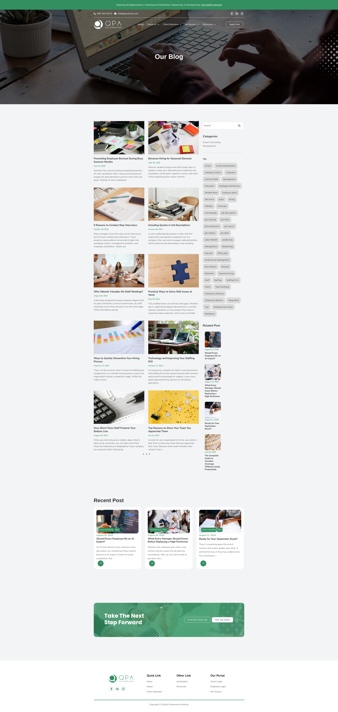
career (208, 165)
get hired (209, 199)
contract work (211, 179)
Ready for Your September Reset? (212, 426)
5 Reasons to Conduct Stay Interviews (115, 225)
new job (209, 253)
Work (117, 530)
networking (227, 246)
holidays (209, 206)
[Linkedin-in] (237, 13)
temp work (233, 300)
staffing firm (233, 280)
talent (207, 287)
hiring (232, 199)
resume (225, 266)
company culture (213, 172)
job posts (225, 219)
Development (155, 530)
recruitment (210, 266)
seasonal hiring (226, 273)
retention (209, 273)
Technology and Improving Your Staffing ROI (171, 360)
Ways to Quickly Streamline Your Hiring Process (116, 360)
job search (229, 226)
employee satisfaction (229, 186)
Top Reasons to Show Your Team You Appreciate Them (169, 429)
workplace (210, 313)
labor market (211, 239)
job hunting (210, 219)
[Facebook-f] (231, 13)
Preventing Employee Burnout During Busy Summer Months (118, 160)
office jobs (223, 253)
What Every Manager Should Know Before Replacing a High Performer (213, 391)
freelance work (229, 192)
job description (229, 213)
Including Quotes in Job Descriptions (169, 225)
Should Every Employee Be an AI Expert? (213, 356)
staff (207, 280)
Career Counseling (106, 530)
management (211, 246)
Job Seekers (210, 233)
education (209, 186)
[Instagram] (242, 13)
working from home (223, 307)
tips (207, 307)
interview (222, 206)
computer (230, 172)
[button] (153, 24)
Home (141, 24)
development (229, 179)
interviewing (211, 213)
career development (225, 165)
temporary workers (214, 300)
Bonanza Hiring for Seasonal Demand (169, 158)
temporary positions (214, 293)
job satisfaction (212, 226)
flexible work (211, 192)
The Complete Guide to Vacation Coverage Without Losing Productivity (212, 462)
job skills (225, 233)
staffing (218, 280)
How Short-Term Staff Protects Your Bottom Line (115, 429)
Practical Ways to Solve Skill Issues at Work (170, 293)
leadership (227, 239)
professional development (217, 260)
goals (221, 199)
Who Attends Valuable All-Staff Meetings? (118, 291)
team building (222, 287)
